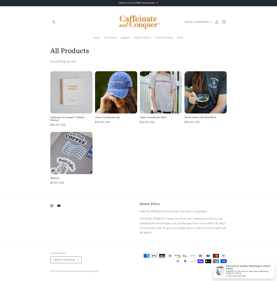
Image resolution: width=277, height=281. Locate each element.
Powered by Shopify (90, 271)
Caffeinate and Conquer (69, 271)
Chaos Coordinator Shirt (153, 117)
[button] (53, 22)
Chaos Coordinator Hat (107, 117)
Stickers (54, 178)
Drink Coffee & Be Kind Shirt (200, 117)
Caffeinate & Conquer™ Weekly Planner (67, 118)
